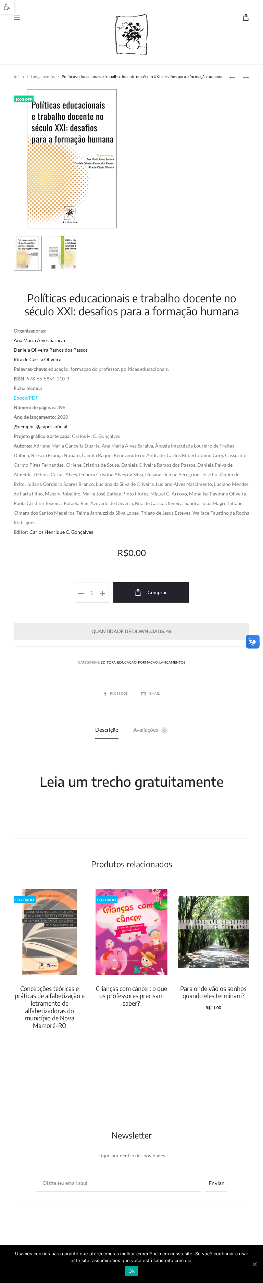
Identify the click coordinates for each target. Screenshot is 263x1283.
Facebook (119, 693)
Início (19, 76)
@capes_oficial (51, 426)
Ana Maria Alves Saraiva (39, 340)
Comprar (157, 592)
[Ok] (254, 1264)
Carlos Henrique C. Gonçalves (61, 532)
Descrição (106, 729)
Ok (131, 1271)
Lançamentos (43, 76)
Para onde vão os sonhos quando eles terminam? (213, 992)
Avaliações (149, 729)
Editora (108, 662)
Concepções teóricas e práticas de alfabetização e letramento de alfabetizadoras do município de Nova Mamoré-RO (50, 1006)
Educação (127, 662)
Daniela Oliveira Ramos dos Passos (51, 350)
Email (154, 693)
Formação (148, 662)
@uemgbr (24, 426)
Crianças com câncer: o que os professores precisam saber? (131, 995)
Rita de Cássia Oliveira (37, 359)
